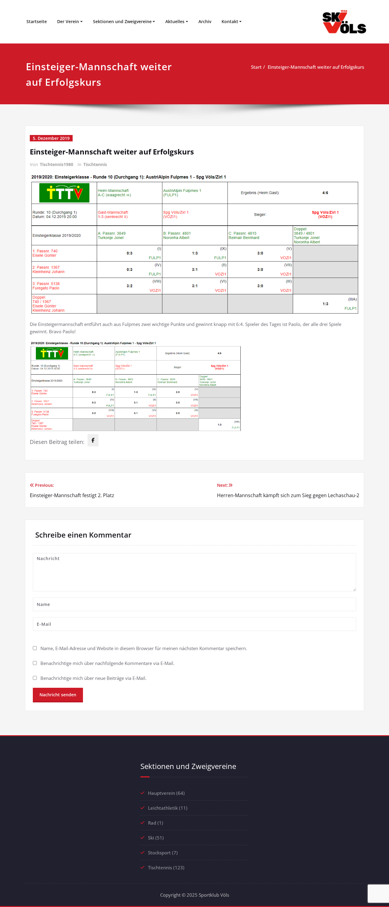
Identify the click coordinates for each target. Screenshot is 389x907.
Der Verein (68, 21)
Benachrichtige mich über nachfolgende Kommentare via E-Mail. (107, 663)
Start (256, 67)
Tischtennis (95, 164)
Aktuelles (174, 21)
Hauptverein (161, 793)
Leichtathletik (163, 808)
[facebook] (93, 440)
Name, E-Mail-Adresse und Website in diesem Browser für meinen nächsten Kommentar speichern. (143, 648)
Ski (151, 838)
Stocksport (159, 853)
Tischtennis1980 (56, 164)
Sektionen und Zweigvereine (122, 21)
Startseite (36, 21)
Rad (152, 823)
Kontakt (230, 21)
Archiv (204, 21)
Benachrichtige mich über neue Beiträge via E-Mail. (93, 678)
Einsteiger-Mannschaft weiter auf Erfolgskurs (316, 67)
